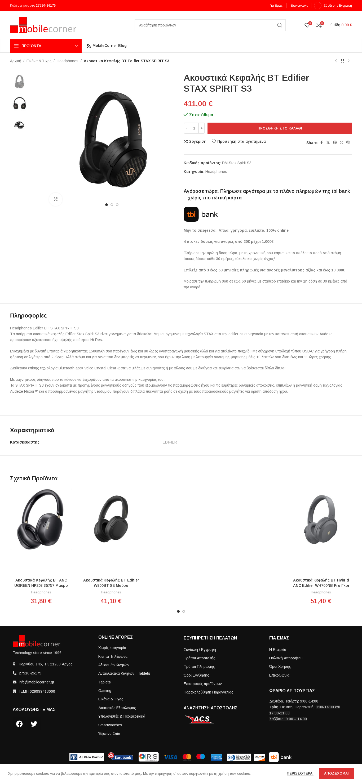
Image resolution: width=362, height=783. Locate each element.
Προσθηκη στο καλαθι (280, 128)
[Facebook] (19, 723)
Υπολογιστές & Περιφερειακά (121, 716)
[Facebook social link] (321, 142)
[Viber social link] (348, 142)
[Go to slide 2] (183, 611)
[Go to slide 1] (178, 611)
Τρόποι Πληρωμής (199, 666)
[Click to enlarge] (55, 199)
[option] (106, 204)
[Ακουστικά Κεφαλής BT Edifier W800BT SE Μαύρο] (111, 519)
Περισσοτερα (300, 773)
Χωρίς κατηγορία (112, 648)
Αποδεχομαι (336, 773)
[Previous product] (336, 61)
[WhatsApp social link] (341, 142)
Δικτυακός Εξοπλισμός (117, 708)
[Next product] (349, 61)
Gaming (104, 690)
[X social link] (328, 142)
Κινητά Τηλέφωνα (112, 656)
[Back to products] (342, 61)
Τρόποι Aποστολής (199, 658)
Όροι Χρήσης (280, 666)
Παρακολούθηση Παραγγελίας (208, 692)
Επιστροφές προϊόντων (203, 684)
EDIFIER (170, 442)
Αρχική (15, 61)
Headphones (67, 61)
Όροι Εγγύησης (196, 675)
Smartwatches (110, 725)
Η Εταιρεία (277, 649)
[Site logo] (43, 25)
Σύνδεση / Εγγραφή (200, 649)
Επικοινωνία (279, 675)
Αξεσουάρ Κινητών (113, 665)
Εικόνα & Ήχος (39, 61)
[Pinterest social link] (335, 142)
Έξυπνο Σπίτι (109, 733)
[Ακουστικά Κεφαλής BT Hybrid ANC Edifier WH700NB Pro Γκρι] (321, 519)
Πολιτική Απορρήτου (286, 658)
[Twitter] (34, 723)
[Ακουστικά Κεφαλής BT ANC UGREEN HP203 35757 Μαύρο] (41, 519)
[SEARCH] (280, 25)
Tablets (104, 682)
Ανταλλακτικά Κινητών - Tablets (124, 673)
